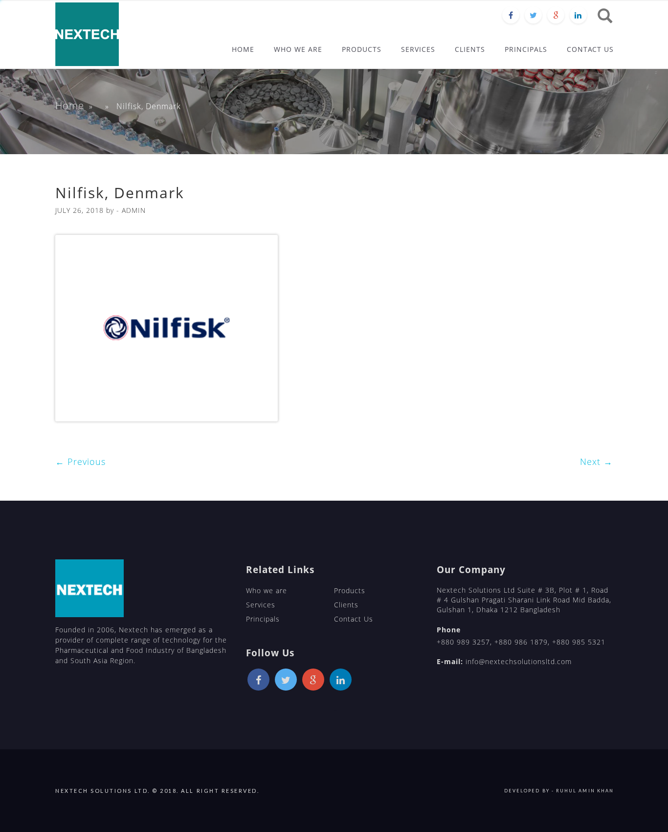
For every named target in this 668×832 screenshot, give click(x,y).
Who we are (266, 590)
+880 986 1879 (521, 642)
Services (260, 604)
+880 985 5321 (578, 642)
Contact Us (353, 619)
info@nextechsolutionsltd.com (519, 661)
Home (69, 105)
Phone (449, 629)
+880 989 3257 (463, 642)
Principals (263, 619)
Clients (346, 604)
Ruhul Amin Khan (585, 790)
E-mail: (450, 661)
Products (349, 590)
